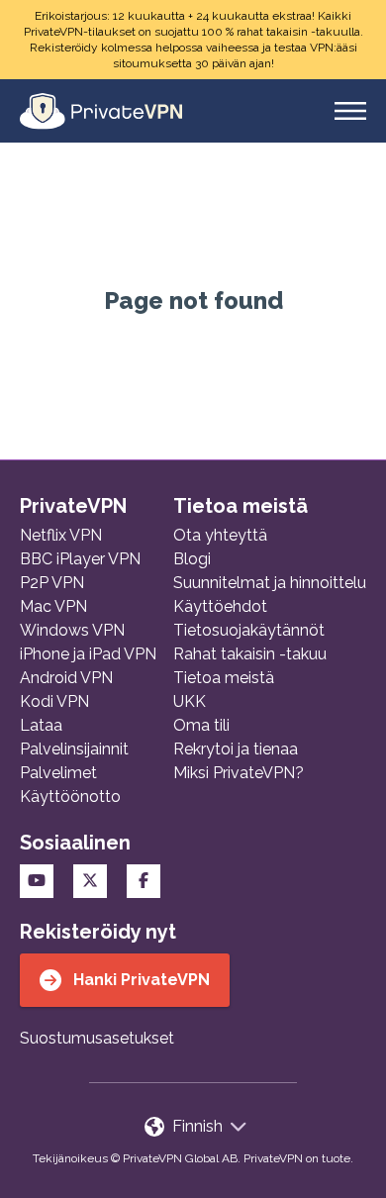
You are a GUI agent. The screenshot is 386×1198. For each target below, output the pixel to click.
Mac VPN (53, 606)
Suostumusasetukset (97, 1038)
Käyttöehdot (220, 606)
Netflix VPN (61, 535)
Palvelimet (58, 772)
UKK (189, 701)
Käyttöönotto (70, 796)
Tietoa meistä (223, 677)
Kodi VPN (54, 701)
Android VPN (66, 677)
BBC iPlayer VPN (80, 558)
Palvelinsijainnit (74, 749)
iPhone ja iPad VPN (88, 654)
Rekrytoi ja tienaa (235, 749)
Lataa (41, 725)
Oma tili (201, 725)
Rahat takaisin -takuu (250, 654)
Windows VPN (72, 630)
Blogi (192, 558)
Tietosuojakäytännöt (249, 630)
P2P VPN (52, 582)
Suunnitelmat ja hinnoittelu (269, 582)
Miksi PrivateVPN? (238, 772)
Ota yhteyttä (220, 535)
